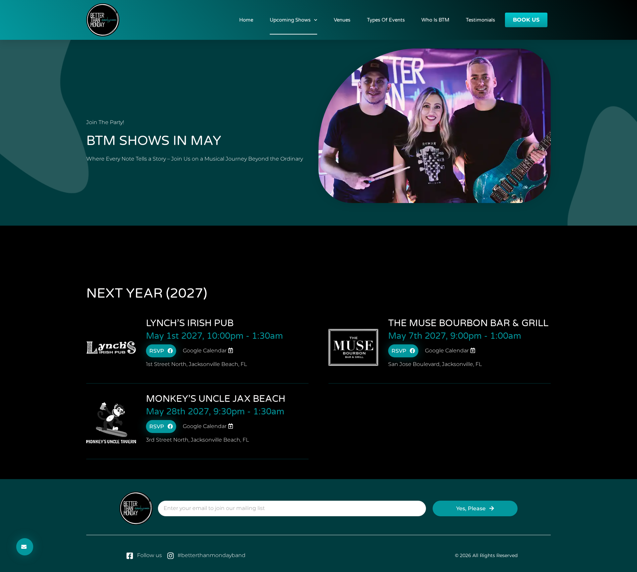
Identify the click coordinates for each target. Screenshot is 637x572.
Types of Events (386, 20)
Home (246, 20)
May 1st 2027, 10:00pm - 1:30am (214, 336)
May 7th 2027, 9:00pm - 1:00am (454, 336)
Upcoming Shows (290, 20)
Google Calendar (205, 350)
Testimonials (480, 20)
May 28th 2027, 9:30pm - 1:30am (215, 411)
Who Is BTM (435, 20)
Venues (342, 20)
